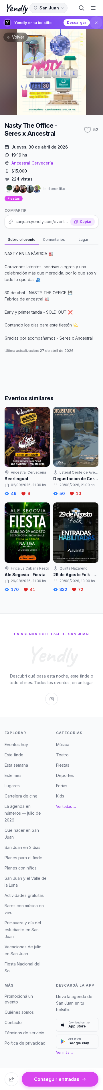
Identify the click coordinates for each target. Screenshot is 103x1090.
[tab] (22, 240)
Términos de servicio (24, 1032)
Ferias (61, 785)
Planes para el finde (23, 857)
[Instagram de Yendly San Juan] (51, 699)
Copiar (85, 221)
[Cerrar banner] (96, 22)
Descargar (76, 22)
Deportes (65, 775)
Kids (60, 796)
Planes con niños (21, 867)
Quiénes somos (19, 1012)
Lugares (12, 785)
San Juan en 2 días (22, 847)
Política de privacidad (25, 1043)
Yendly (16, 8)
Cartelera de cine (21, 796)
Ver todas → (66, 806)
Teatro (62, 754)
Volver (18, 37)
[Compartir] (11, 1079)
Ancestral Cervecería (32, 163)
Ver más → (65, 1052)
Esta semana (16, 765)
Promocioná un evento (19, 999)
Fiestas (13, 198)
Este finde (14, 754)
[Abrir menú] (93, 8)
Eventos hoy (16, 744)
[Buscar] (81, 8)
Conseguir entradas (56, 1079)
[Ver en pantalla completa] (51, 72)
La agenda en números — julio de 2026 (23, 813)
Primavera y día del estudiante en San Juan (23, 929)
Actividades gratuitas (24, 895)
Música (62, 744)
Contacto (13, 1022)
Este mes (13, 775)
